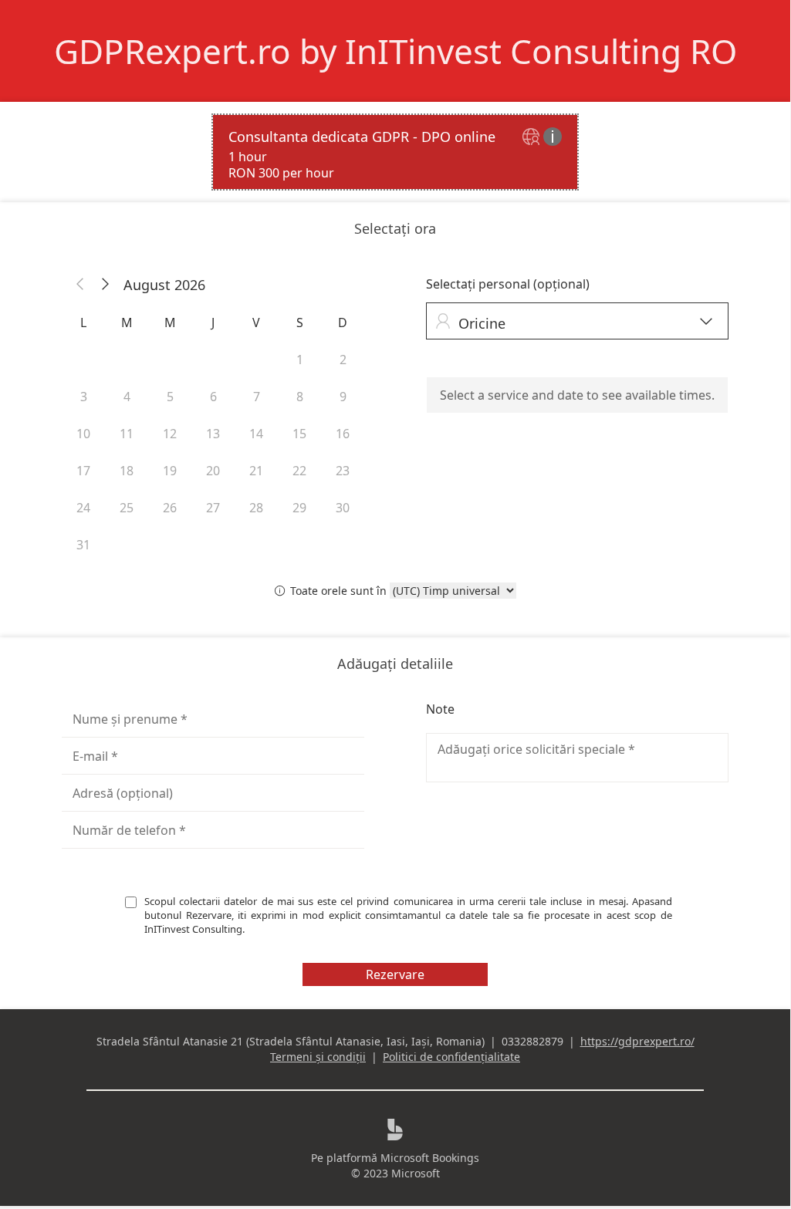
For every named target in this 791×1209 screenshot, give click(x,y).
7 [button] (256, 396)
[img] (532, 137)
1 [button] (299, 359)
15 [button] (299, 433)
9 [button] (343, 396)
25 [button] (127, 507)
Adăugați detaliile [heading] (395, 663)
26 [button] (170, 507)
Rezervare (395, 974)
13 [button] (213, 433)
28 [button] (256, 507)
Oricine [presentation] (573, 323)
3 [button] (83, 396)
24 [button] (83, 507)
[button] (80, 284)
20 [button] (213, 470)
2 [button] (343, 359)
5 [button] (170, 396)
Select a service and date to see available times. (577, 395)
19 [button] (170, 470)
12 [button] (170, 433)
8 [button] (299, 396)
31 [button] (83, 544)
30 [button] (343, 507)
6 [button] (213, 396)
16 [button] (343, 433)
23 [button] (343, 470)
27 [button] (213, 507)
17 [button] (83, 470)
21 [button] (256, 470)
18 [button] (127, 470)
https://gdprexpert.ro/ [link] (637, 1041)
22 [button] (299, 470)
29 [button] (299, 507)
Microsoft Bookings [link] (429, 1157)
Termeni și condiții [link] (318, 1056)
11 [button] (127, 433)
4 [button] (126, 396)
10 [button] (83, 433)
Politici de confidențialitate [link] (451, 1056)
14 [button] (256, 433)
